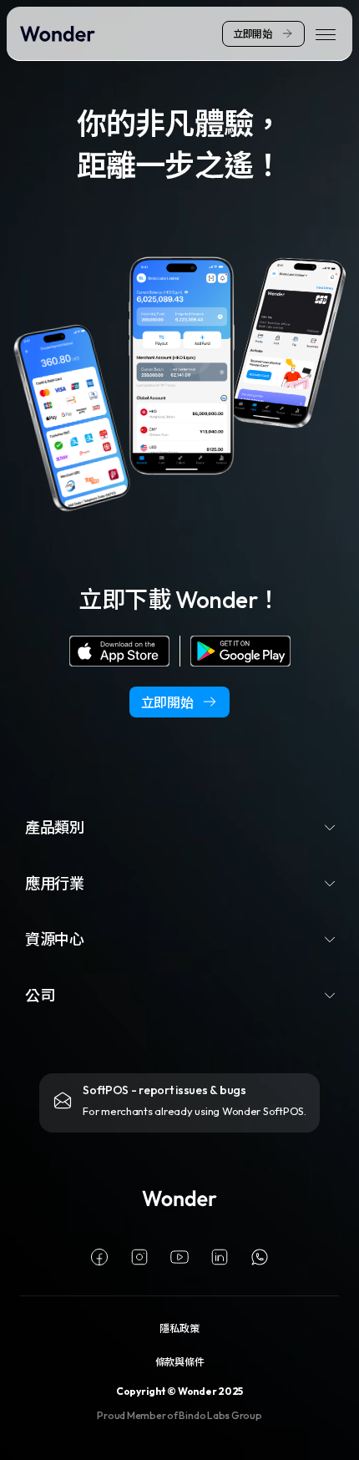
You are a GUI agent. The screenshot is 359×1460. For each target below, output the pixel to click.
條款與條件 (180, 1361)
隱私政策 (179, 1328)
